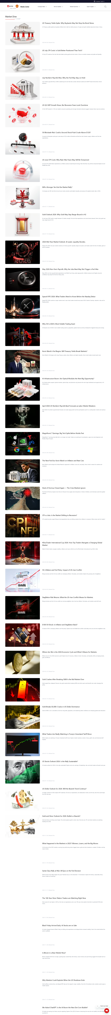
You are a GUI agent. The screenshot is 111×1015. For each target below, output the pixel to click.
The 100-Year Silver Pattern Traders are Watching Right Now (64, 898)
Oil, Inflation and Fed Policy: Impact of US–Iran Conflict (62, 570)
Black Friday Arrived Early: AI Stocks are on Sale (59, 925)
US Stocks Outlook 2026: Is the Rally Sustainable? (60, 761)
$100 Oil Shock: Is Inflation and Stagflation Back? (60, 624)
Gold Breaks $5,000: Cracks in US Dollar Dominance (61, 707)
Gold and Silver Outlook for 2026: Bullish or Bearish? (61, 816)
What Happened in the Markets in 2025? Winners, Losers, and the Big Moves (70, 843)
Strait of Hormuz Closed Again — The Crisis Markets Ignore (63, 488)
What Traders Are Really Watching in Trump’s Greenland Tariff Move (67, 734)
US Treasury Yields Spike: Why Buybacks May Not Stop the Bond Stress (68, 23)
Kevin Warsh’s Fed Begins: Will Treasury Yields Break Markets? (64, 351)
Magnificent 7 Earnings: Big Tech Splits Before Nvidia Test (63, 433)
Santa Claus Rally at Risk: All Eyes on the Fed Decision (61, 871)
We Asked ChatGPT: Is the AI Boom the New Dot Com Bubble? (65, 1007)
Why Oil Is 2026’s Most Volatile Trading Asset (58, 324)
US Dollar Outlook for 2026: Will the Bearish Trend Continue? (64, 789)
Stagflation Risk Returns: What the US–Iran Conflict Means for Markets (67, 597)
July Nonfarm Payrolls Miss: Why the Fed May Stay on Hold (63, 78)
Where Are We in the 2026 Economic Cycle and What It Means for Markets (69, 652)
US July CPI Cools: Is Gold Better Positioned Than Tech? (62, 50)
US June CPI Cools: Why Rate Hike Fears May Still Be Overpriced (65, 160)
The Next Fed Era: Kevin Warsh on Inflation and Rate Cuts (63, 460)
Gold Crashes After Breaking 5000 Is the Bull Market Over (63, 679)
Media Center (24, 7)
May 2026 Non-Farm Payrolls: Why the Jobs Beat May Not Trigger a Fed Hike (70, 269)
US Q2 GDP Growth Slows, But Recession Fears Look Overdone (65, 105)
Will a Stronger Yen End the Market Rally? (57, 187)
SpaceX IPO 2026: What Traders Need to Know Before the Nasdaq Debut (68, 296)
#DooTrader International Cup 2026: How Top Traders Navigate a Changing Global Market (72, 543)
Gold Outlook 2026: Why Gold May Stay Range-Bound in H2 (64, 214)
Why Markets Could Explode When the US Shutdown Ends (63, 980)
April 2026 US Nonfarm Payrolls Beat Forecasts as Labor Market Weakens (68, 406)
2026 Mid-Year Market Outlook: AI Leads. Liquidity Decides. (63, 242)
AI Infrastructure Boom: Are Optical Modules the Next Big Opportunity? (68, 378)
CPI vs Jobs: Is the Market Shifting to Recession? (59, 515)
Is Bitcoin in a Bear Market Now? (54, 953)
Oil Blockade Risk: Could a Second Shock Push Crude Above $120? (66, 132)
